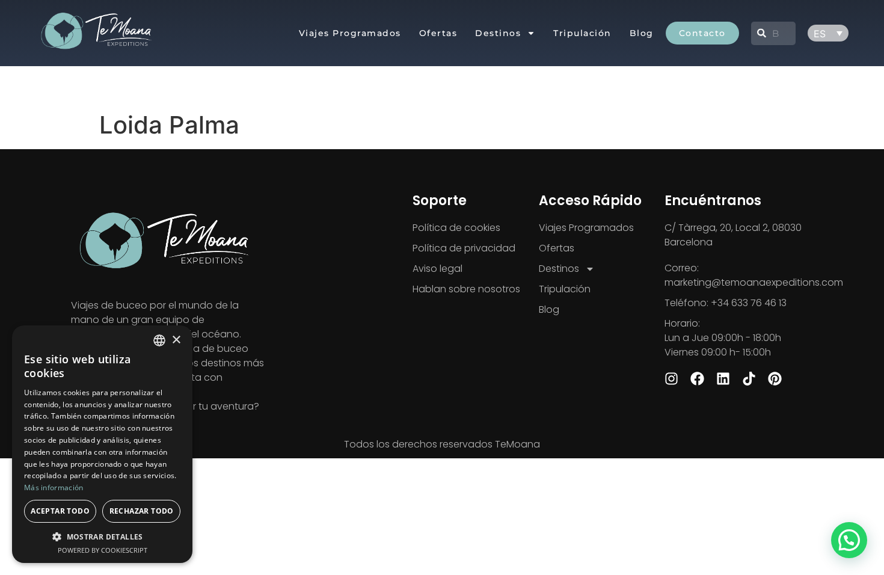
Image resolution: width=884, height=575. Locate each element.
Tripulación (582, 33)
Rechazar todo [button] (141, 511)
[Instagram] (671, 379)
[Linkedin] (723, 379)
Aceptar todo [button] (60, 511)
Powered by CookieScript (102, 550)
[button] (849, 540)
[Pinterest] (775, 379)
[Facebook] (697, 379)
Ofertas (438, 33)
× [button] (175, 340)
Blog (642, 33)
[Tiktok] (749, 379)
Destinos (498, 33)
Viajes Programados (350, 33)
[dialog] (102, 444)
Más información (54, 487)
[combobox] (773, 33)
